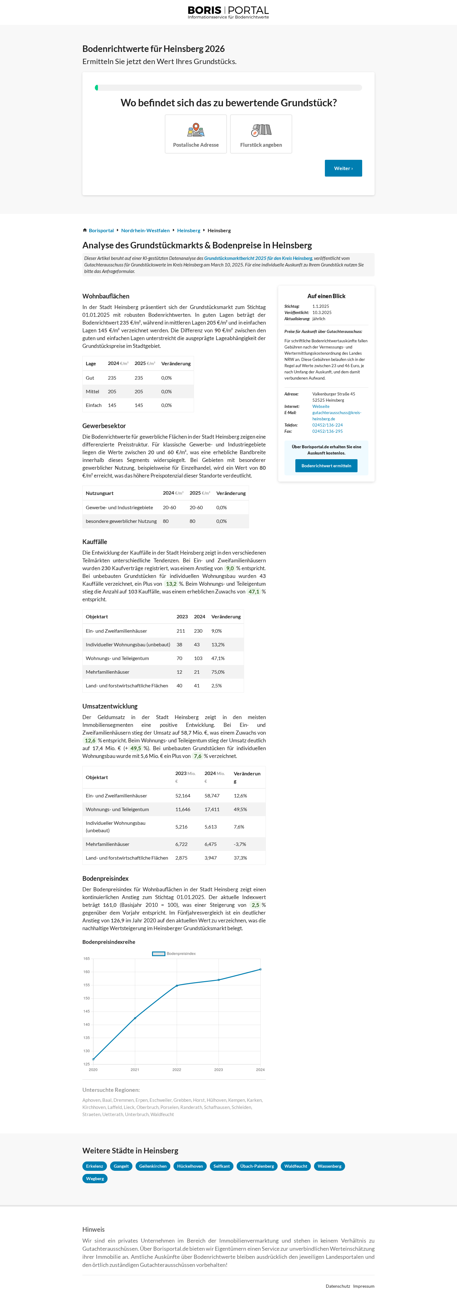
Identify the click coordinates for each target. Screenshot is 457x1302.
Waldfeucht (295, 1166)
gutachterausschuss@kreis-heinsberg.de (337, 415)
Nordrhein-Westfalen (145, 230)
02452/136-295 (327, 431)
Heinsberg (188, 230)
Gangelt (121, 1166)
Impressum (364, 1286)
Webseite (321, 406)
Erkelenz (94, 1166)
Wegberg (95, 1178)
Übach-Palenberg (257, 1166)
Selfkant (222, 1166)
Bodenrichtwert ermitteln (326, 465)
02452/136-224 (327, 424)
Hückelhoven (190, 1166)
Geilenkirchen (153, 1166)
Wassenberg (329, 1166)
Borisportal (101, 230)
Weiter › (343, 168)
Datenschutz (338, 1286)
